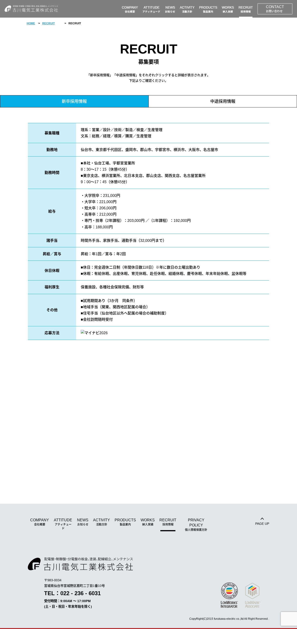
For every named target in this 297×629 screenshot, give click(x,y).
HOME (31, 23)
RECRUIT (48, 23)
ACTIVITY (101, 522)
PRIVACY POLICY (196, 525)
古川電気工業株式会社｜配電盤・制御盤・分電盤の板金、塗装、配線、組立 (31, 8)
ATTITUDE (63, 524)
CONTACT (275, 9)
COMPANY (39, 522)
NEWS (82, 522)
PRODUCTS (125, 522)
